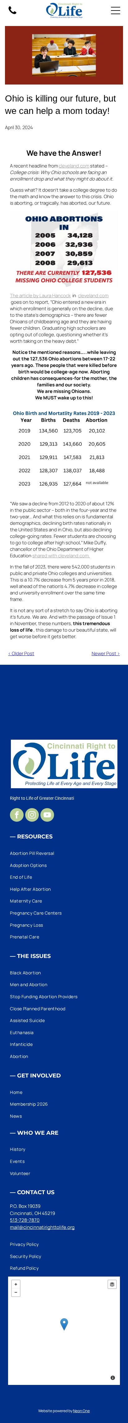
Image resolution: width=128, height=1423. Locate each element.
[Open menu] (115, 10)
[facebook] (17, 815)
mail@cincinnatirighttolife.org (42, 1227)
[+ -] (64, 1331)
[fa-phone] (12, 14)
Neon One (81, 1410)
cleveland (69, 166)
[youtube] (47, 815)
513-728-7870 (24, 1220)
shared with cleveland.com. (61, 555)
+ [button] (16, 1284)
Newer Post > (106, 653)
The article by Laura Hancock (40, 295)
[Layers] (112, 1284)
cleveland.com (93, 295)
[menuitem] (64, 853)
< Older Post (21, 653)
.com (84, 166)
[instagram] (32, 815)
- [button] (16, 1292)
